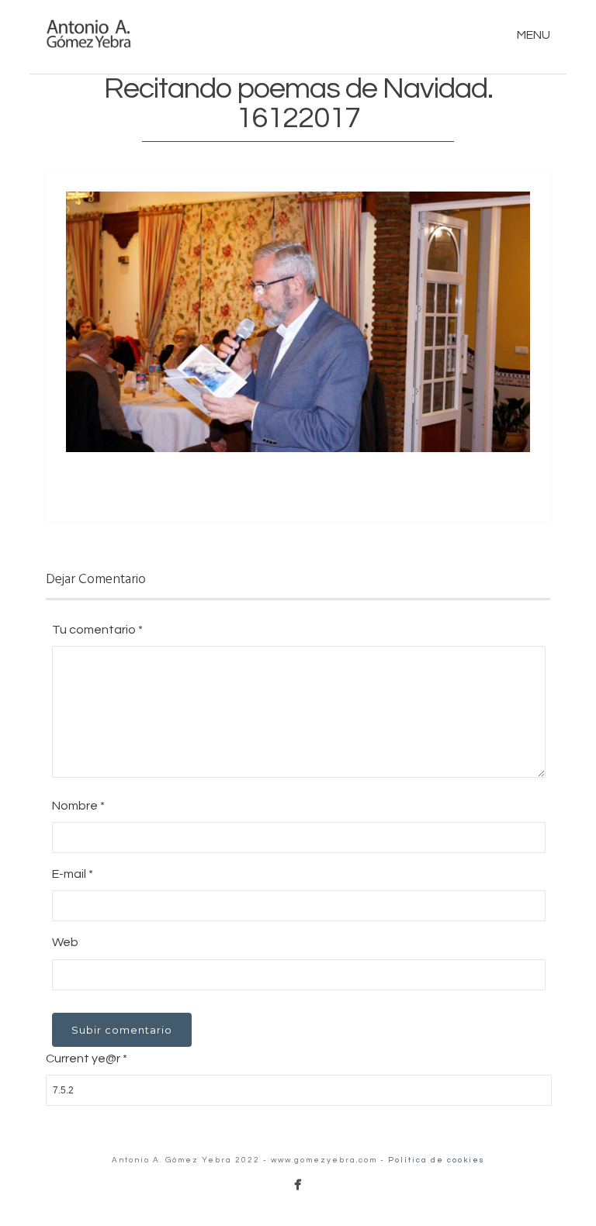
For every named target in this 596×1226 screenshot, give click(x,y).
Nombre (78, 805)
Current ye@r (86, 1058)
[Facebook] (297, 1184)
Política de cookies (436, 1160)
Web (65, 942)
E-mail (72, 874)
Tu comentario (97, 629)
